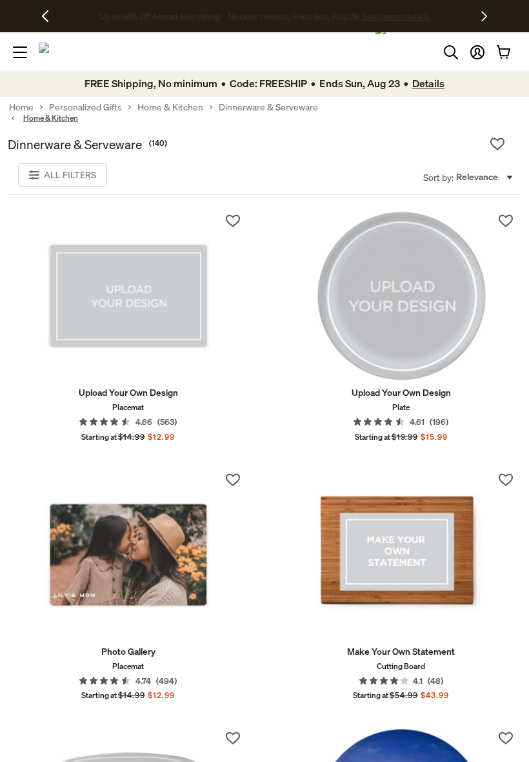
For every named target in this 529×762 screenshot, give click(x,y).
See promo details (366, 16)
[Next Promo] (484, 16)
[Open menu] (20, 52)
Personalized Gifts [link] (85, 107)
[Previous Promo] (50, 16)
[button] (477, 52)
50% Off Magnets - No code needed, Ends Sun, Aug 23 (228, 16)
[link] (128, 295)
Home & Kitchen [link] (170, 107)
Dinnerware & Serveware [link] (268, 107)
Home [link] (21, 107)
